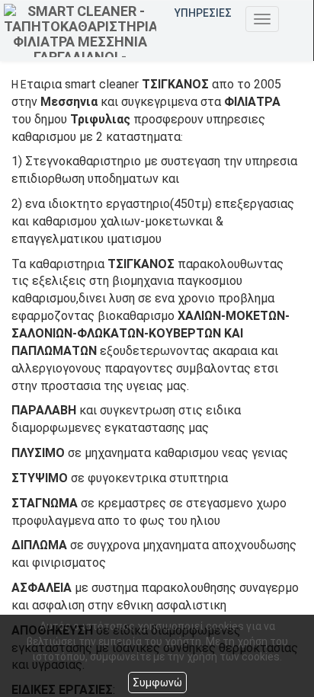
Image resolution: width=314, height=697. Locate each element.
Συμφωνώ (157, 682)
